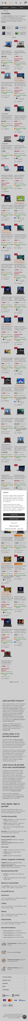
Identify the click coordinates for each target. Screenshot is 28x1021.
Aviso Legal (20, 528)
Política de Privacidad (10, 528)
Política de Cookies (14, 526)
